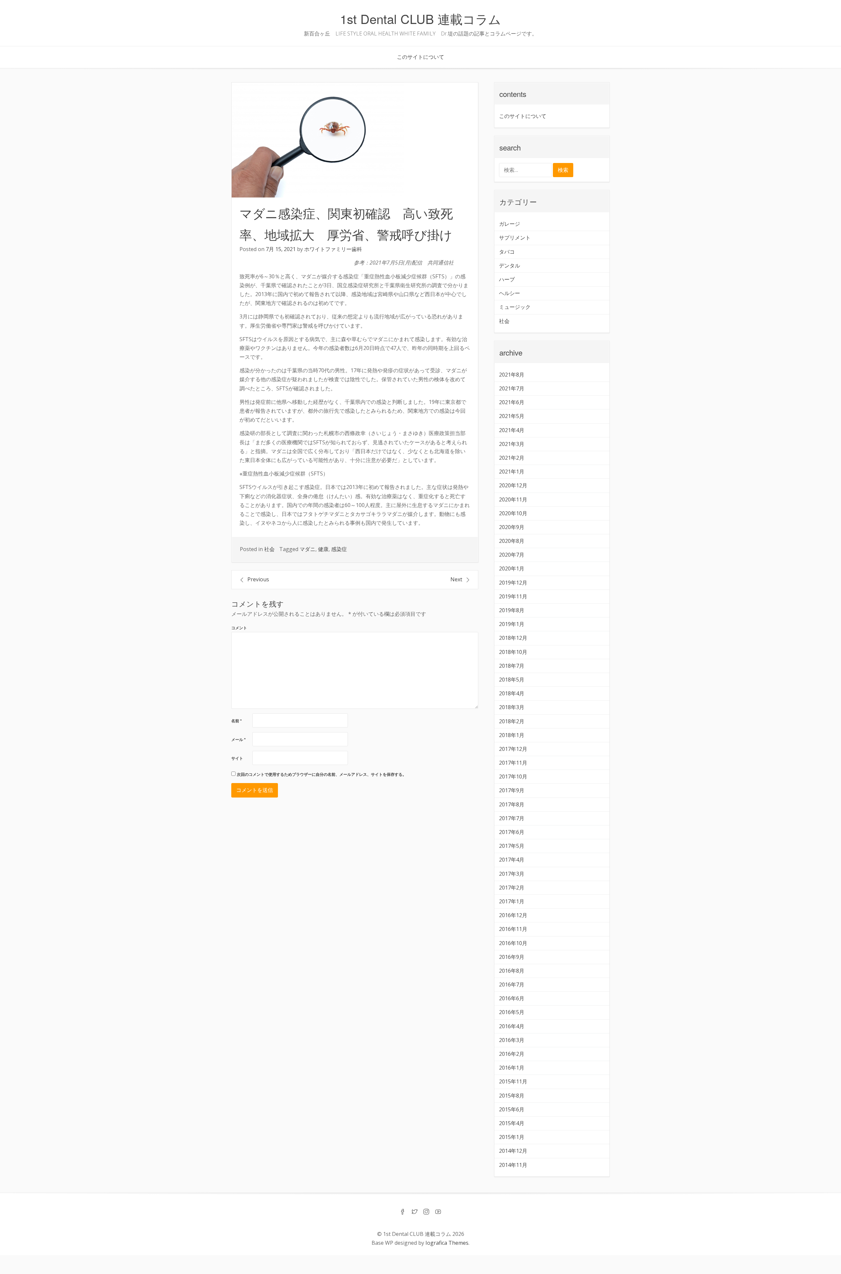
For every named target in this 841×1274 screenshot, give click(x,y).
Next (456, 579)
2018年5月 (511, 679)
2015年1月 (511, 1137)
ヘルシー (509, 293)
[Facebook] (403, 1212)
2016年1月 (511, 1067)
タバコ (507, 251)
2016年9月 (511, 957)
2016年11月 (513, 929)
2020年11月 (513, 499)
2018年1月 (511, 735)
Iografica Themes (446, 1242)
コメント (239, 628)
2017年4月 (511, 859)
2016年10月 (513, 943)
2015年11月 (513, 1081)
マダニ (307, 549)
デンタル (509, 265)
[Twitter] (414, 1212)
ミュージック (515, 307)
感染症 (339, 549)
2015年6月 (511, 1109)
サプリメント (515, 237)
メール (238, 739)
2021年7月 (511, 388)
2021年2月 (511, 457)
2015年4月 (511, 1123)
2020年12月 (513, 485)
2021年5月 (511, 416)
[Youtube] (438, 1212)
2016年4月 (511, 1026)
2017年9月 (511, 790)
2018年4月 (511, 693)
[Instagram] (426, 1212)
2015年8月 (511, 1095)
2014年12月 (513, 1150)
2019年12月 (513, 582)
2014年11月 (513, 1165)
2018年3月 (511, 707)
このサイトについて (420, 56)
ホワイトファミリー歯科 (333, 249)
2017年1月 (511, 901)
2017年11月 (513, 762)
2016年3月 (511, 1040)
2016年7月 (511, 984)
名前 (236, 721)
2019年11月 (513, 596)
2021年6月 (511, 402)
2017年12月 (513, 749)
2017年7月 (511, 818)
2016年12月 (513, 915)
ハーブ (507, 279)
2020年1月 (511, 568)
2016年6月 (511, 998)
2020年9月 (511, 527)
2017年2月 (511, 887)
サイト (237, 758)
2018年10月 (513, 652)
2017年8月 (511, 804)
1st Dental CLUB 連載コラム (420, 19)
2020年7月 (511, 554)
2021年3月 (511, 444)
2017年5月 (511, 845)
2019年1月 (511, 624)
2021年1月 (511, 471)
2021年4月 (511, 430)
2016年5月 (511, 1012)
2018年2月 (511, 721)
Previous (258, 579)
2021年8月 (511, 374)
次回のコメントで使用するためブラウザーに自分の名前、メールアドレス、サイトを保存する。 (321, 774)
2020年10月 (513, 513)
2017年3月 (511, 873)
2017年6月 (511, 832)
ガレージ (509, 223)
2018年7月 (511, 665)
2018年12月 (513, 637)
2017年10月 (513, 776)
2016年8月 (511, 970)
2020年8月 (511, 540)
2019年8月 (511, 610)
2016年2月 (511, 1053)
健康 (323, 549)
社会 (269, 549)
